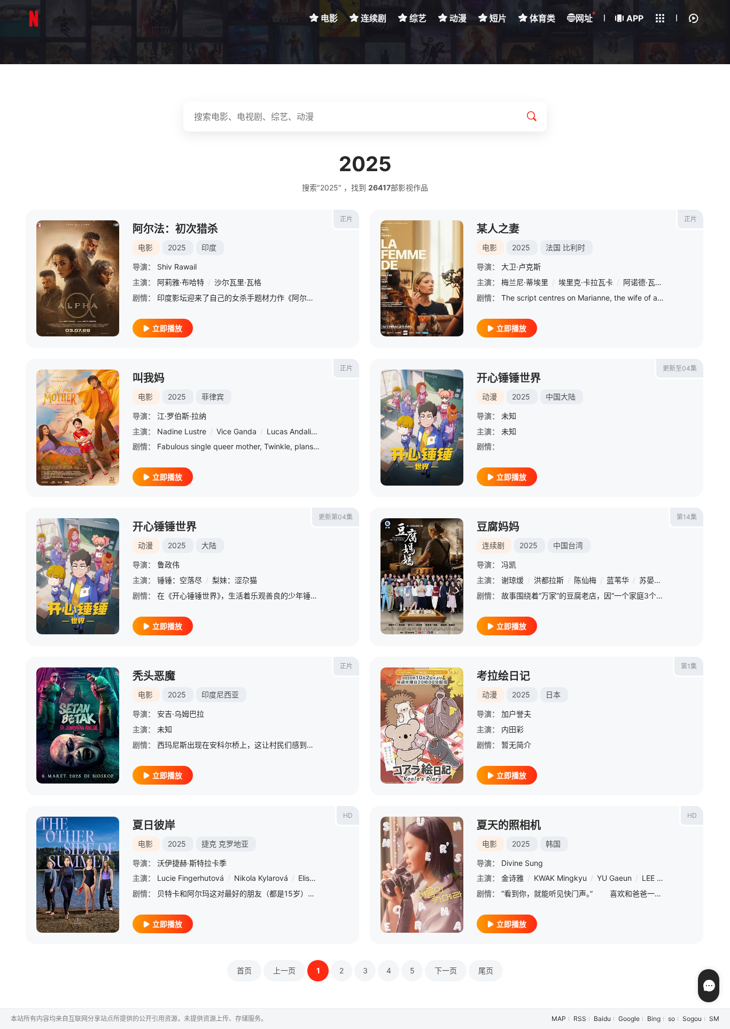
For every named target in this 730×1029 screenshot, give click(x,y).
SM (714, 1019)
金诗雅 (512, 877)
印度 (208, 247)
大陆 (208, 545)
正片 (346, 219)
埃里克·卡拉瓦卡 (585, 282)
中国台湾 (568, 545)
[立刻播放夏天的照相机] (421, 875)
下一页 (445, 970)
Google (629, 1019)
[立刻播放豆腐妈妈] (421, 576)
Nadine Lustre (181, 431)
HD (348, 815)
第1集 (689, 666)
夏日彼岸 (154, 825)
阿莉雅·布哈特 (180, 282)
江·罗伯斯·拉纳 (181, 415)
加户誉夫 (516, 713)
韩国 (553, 843)
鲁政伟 (168, 564)
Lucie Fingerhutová (190, 877)
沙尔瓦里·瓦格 (237, 282)
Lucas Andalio (291, 431)
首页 (289, 18)
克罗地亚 (233, 843)
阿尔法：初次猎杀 (175, 228)
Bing (654, 1019)
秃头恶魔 (154, 676)
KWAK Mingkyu (560, 877)
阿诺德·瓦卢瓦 (646, 282)
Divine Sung (522, 862)
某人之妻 (498, 228)
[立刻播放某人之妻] (421, 278)
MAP (559, 1019)
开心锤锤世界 (509, 378)
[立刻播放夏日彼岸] (77, 875)
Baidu (602, 1019)
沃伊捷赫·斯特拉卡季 (192, 862)
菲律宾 (212, 396)
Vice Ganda (236, 431)
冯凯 (508, 564)
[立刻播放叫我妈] (77, 428)
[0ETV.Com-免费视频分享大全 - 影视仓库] (34, 19)
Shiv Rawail (177, 266)
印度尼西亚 (220, 694)
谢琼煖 (512, 580)
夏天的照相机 (509, 825)
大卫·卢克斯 (521, 266)
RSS (579, 1019)
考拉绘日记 (503, 676)
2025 (177, 247)
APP (634, 18)
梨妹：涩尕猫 (234, 580)
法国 (553, 247)
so (671, 1019)
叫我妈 (149, 378)
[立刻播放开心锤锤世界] (421, 428)
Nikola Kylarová (261, 877)
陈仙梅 (585, 580)
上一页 (284, 970)
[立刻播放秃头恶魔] (77, 725)
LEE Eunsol (660, 877)
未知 (508, 415)
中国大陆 (561, 396)
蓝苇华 (618, 580)
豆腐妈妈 (498, 526)
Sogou (692, 1019)
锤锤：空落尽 (179, 580)
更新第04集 (336, 517)
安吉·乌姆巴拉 (180, 713)
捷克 (208, 843)
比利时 (574, 247)
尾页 (485, 970)
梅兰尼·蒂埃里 (524, 282)
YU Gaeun (614, 877)
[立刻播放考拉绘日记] (421, 725)
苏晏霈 (650, 580)
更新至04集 (680, 368)
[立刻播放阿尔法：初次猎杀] (77, 278)
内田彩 (512, 729)
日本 (553, 694)
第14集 (687, 517)
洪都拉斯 (549, 580)
